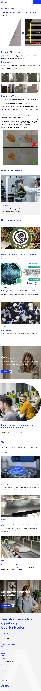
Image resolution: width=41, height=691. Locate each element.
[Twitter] (2, 633)
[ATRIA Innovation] (4, 2)
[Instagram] (4, 633)
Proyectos (7, 8)
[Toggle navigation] (37, 2)
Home (2, 8)
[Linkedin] (7, 633)
